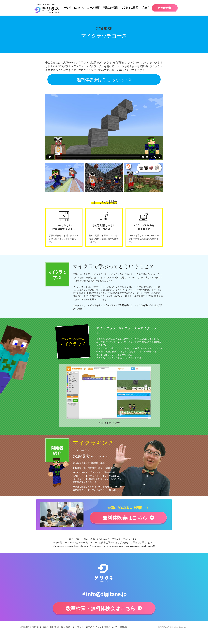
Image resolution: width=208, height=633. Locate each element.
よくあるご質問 (129, 7)
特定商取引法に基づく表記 (34, 627)
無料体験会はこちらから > (102, 79)
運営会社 (124, 627)
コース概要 (93, 7)
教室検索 (163, 7)
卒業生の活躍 (110, 7)
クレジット (78, 627)
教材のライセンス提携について (101, 627)
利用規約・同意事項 (60, 627)
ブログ (145, 7)
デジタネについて (74, 7)
